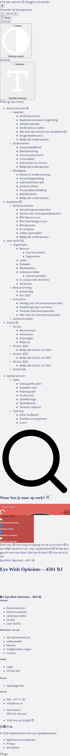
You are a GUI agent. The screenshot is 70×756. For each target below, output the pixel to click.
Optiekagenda (15, 685)
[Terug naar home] (12, 102)
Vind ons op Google (19, 720)
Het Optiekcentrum (18, 637)
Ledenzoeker (14, 641)
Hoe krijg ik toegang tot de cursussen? (39, 545)
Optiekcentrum (16, 376)
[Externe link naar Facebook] (5, 727)
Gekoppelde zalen (30, 383)
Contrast (18, 26)
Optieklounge (28, 399)
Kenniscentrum (16, 608)
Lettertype (19, 64)
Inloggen (30, 2)
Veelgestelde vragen (19, 649)
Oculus (11, 620)
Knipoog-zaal (27, 391)
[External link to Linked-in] (11, 727)
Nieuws (11, 645)
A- (2, 14)
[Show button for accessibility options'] (2, 6)
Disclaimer (13, 747)
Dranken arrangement (33, 419)
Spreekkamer (28, 403)
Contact (11, 653)
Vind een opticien (11, 2)
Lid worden (43, 2)
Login (10, 667)
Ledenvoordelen (17, 616)
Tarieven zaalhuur (30, 407)
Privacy (11, 743)
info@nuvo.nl (15, 703)
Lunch (23, 422)
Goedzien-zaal (28, 387)
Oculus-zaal (27, 395)
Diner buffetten (29, 415)
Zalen (16, 380)
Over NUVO (14, 623)
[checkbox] (16, 520)
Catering (18, 411)
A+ (15, 14)
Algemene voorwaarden (21, 740)
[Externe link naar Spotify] (8, 727)
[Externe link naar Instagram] (1, 727)
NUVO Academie (17, 612)
